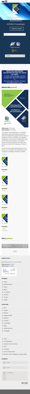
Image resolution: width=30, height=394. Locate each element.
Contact (6, 297)
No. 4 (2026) (4, 166)
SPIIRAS (12, 47)
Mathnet (6, 318)
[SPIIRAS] (13, 43)
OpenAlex (6, 349)
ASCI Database (8, 341)
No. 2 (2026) (4, 204)
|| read (3, 171)
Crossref (6, 320)
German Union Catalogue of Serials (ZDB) (15, 354)
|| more (4, 154)
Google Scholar (8, 315)
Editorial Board (8, 284)
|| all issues (4, 230)
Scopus (6, 310)
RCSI (5, 307)
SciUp (5, 339)
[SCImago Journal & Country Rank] (11, 262)
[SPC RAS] (18, 44)
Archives (6, 294)
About (5, 289)
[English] (6, 1)
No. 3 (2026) (4, 185)
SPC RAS (17, 47)
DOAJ (5, 325)
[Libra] (15, 9)
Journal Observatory (9, 351)
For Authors (7, 292)
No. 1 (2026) (4, 223)
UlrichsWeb (7, 323)
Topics (5, 287)
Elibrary (6, 313)
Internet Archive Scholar (10, 344)
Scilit (5, 346)
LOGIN (5, 300)
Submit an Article (17, 28)
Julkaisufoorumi (8, 328)
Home (5, 282)
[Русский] (3, 1)
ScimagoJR (7, 331)
